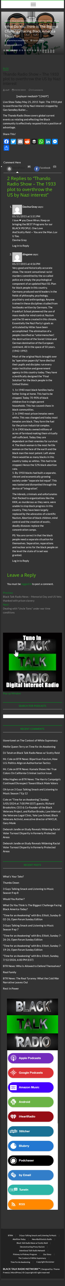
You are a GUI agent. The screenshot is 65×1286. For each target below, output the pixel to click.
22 (46, 52)
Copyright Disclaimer (45, 1262)
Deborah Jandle (12, 829)
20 (53, 50)
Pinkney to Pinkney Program (25, 1254)
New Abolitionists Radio (42, 1239)
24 (51, 52)
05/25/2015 (20, 90)
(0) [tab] (48, 167)
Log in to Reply (20, 245)
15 (40, 50)
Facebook (45, 167)
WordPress (18, 167)
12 (33, 50)
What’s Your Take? (13, 876)
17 (46, 50)
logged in (26, 583)
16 (43, 50)
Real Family (9, 972)
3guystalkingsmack (17, 41)
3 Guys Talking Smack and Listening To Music (28, 21)
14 (38, 50)
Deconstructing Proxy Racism (32, 1247)
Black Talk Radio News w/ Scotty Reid (38, 752)
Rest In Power (11, 988)
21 (43, 52)
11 (30, 50)
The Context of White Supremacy (39, 740)
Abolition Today (19, 1239)
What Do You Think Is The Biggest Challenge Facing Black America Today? (31, 31)
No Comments (14, 45)
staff (7, 90)
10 (27, 50)
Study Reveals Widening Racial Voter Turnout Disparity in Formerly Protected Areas (31, 833)
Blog (56, 21)
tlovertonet (9, 740)
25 (53, 52)
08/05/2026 (38, 41)
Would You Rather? (14, 899)
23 (48, 52)
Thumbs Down (11, 882)
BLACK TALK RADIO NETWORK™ (21, 1268)
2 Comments (37, 90)
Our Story (47, 1254)
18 (48, 50)
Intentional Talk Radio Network (32, 1250)
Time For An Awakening (42, 746)
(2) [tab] (21, 167)
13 (35, 50)
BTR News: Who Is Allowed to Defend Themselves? (32, 966)
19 (51, 50)
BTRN (10, 1235)
